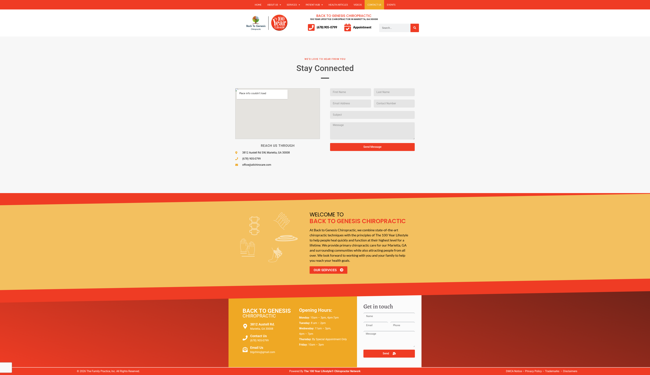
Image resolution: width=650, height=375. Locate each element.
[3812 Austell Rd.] (245, 326)
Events (391, 4)
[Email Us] (245, 349)
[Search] (414, 28)
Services (292, 4)
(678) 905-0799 (327, 27)
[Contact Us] (245, 338)
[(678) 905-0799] (311, 27)
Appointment (362, 27)
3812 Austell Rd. (262, 324)
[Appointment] (347, 27)
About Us (272, 4)
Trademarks (552, 371)
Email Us (256, 348)
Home (258, 4)
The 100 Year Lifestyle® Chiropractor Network (332, 371)
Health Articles (338, 4)
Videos (358, 4)
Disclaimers (570, 371)
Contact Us (374, 4)
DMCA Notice (514, 371)
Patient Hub (313, 4)
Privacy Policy (533, 371)
